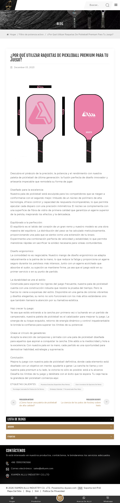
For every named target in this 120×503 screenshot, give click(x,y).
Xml (36, 491)
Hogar (13, 34)
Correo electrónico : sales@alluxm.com (32, 468)
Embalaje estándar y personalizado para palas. (65, 389)
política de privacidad (54, 491)
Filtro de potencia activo (31, 34)
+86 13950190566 (21, 462)
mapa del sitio (14, 491)
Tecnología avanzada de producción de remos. (28, 389)
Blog (28, 491)
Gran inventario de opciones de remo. (89, 384)
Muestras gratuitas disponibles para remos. (55, 384)
